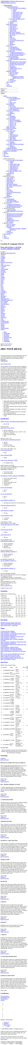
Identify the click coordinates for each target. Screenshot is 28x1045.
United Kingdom (5, 328)
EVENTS (6, 153)
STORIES (12, 75)
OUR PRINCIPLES (14, 48)
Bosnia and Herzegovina (6, 262)
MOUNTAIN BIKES (12, 97)
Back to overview (5, 759)
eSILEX (12, 23)
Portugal (3, 309)
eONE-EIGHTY (17, 17)
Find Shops (9, 86)
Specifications (7, 333)
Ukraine (2, 326)
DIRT (11, 36)
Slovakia (3, 314)
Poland (2, 308)
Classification (7, 341)
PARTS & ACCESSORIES (10, 151)
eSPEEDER (12, 147)
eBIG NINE (12, 137)
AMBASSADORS (14, 57)
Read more (3, 359)
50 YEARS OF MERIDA (16, 49)
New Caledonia (4, 301)
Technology (6, 340)
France (2, 276)
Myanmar (3, 297)
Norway (2, 305)
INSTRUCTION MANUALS (17, 64)
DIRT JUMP (13, 102)
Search (2, 90)
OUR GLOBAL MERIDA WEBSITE (11, 248)
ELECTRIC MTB (11, 130)
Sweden (2, 320)
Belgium (3, 261)
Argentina (3, 257)
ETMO (14, 11)
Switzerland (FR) (5, 322)
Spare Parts (6, 338)
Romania (3, 310)
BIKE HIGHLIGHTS (12, 24)
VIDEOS (12, 79)
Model (5, 332)
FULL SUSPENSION (15, 98)
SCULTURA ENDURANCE (17, 40)
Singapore (3, 313)
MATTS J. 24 (13, 122)
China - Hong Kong (5, 265)
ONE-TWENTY (14, 25)
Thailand (3, 325)
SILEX (11, 43)
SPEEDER (12, 44)
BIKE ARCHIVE (11, 126)
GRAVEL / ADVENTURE (13, 110)
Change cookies (10, 1042)
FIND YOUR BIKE (11, 128)
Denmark (3, 270)
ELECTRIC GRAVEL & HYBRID (15, 144)
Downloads (6, 336)
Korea (2, 288)
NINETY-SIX (13, 31)
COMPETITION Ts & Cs (16, 68)
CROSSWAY (13, 117)
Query (2, 88)
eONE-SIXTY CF (17, 15)
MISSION (12, 41)
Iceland (2, 280)
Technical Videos (8, 337)
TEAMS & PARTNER (12, 56)
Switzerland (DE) (5, 321)
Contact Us (6, 1022)
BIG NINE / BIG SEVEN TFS (17, 33)
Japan (2, 286)
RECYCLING (13, 70)
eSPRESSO (12, 143)
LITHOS (15, 9)
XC (10, 101)
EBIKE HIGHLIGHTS (12, 7)
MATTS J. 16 (13, 125)
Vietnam (3, 329)
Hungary (3, 278)
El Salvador (3, 271)
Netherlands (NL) (5, 298)
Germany (3, 277)
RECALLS (12, 66)
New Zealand (4, 302)
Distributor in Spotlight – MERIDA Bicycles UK (18, 77)
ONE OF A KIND (14, 72)
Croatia (2, 267)
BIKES (5, 96)
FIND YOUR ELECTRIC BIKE (14, 149)
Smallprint (6, 1023)
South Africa (4, 317)
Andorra (3, 255)
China (2, 263)
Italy (2, 285)
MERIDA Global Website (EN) (8, 253)
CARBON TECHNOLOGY (16, 52)
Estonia (2, 273)
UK (4, 235)
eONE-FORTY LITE (18, 12)
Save (20, 1043)
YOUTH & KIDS (11, 118)
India (2, 281)
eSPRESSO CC (13, 21)
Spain (2, 318)
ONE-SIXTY (13, 27)
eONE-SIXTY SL (17, 16)
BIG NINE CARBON (15, 32)
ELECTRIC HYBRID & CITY (17, 19)
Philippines (3, 306)
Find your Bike (10, 82)
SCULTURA (13, 39)
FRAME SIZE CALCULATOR (17, 63)
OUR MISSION (13, 47)
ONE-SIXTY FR (14, 28)
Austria (2, 259)
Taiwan (2, 324)
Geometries (6, 334)
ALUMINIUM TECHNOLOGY (17, 53)
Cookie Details (18, 1042)
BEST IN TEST (13, 74)
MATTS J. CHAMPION (15, 121)
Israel (2, 284)
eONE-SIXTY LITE (17, 13)
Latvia (2, 289)
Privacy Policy (7, 1025)
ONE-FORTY (13, 29)
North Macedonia (5, 304)
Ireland (2, 282)
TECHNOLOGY (11, 51)
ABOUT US (10, 45)
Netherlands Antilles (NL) (7, 300)
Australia (3, 258)
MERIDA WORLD (11, 71)
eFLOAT (15, 20)
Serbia (2, 312)
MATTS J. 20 (13, 124)
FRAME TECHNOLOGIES (16, 55)
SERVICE (9, 60)
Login (8, 84)
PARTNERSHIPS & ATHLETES (18, 59)
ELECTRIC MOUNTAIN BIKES (18, 8)
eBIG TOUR (13, 139)
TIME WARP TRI (14, 109)
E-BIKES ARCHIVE (12, 148)
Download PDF (4, 747)
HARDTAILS (13, 100)
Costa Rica (3, 266)
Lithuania (3, 290)
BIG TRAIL (13, 35)
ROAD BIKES (10, 104)
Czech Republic (4, 269)
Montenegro (3, 296)
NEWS (5, 152)
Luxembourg (4, 292)
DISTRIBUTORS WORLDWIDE (18, 62)
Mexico (2, 294)
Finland (2, 274)
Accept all (3, 1042)
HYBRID (9, 114)
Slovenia (3, 316)
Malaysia (3, 293)
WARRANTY (13, 67)
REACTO (12, 37)
